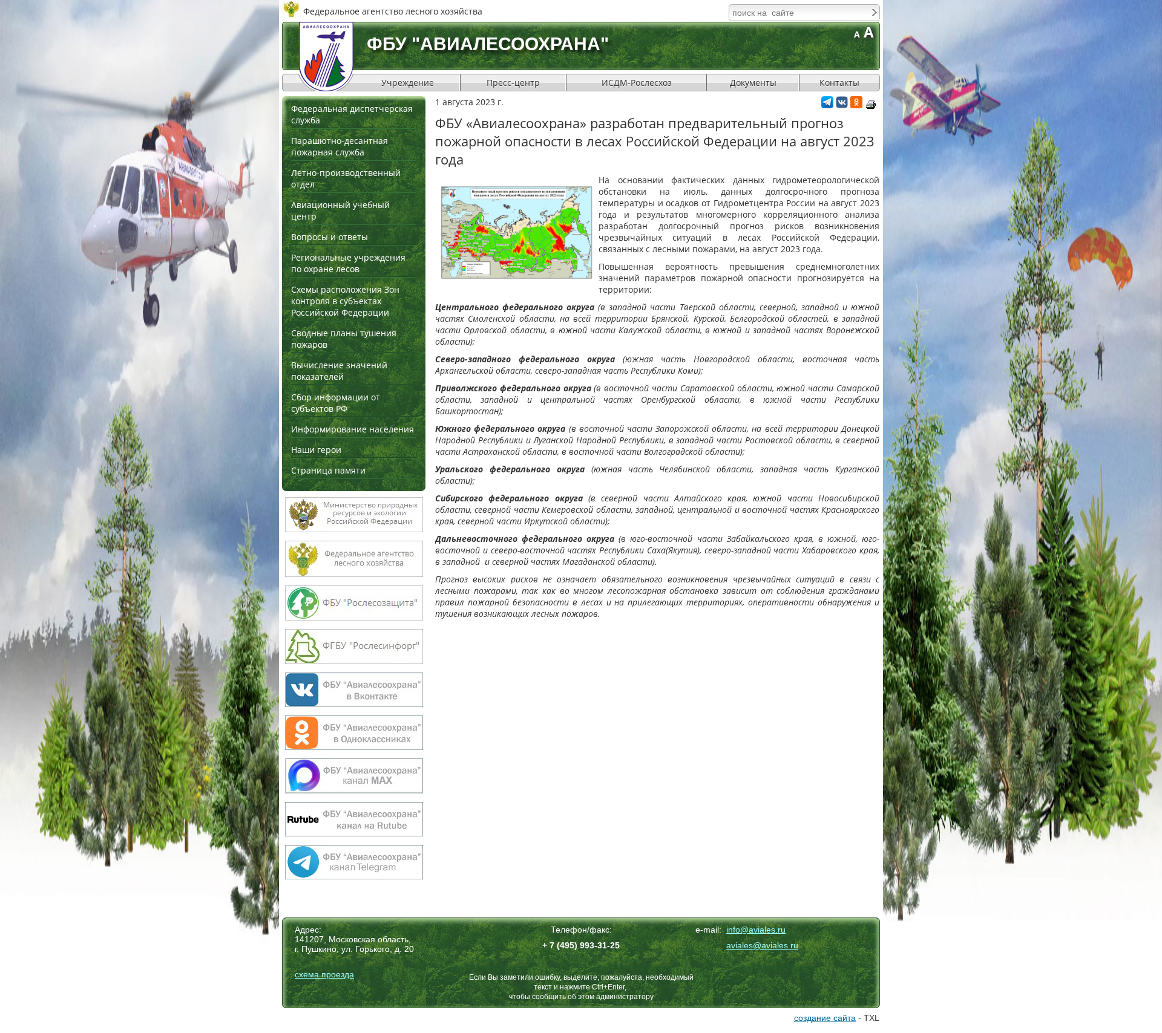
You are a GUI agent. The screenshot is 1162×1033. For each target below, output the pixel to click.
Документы (753, 82)
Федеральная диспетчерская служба (352, 114)
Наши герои (316, 449)
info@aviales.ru (756, 929)
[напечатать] (870, 104)
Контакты (839, 82)
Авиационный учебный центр (340, 210)
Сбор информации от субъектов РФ (335, 402)
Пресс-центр (513, 82)
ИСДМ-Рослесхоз (637, 82)
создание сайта (825, 1018)
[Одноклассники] (856, 105)
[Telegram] (827, 105)
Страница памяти (328, 470)
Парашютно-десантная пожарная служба (339, 146)
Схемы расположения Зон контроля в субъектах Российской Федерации (345, 301)
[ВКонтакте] (842, 105)
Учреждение (407, 82)
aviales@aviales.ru (762, 945)
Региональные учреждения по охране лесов (348, 263)
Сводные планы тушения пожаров (343, 338)
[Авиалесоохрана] (326, 56)
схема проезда (324, 974)
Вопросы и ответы (329, 237)
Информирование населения (352, 429)
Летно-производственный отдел (346, 178)
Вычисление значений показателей (339, 370)
